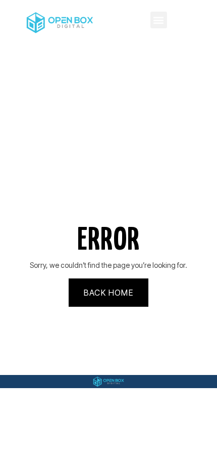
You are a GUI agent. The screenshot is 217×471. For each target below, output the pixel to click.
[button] (158, 20)
